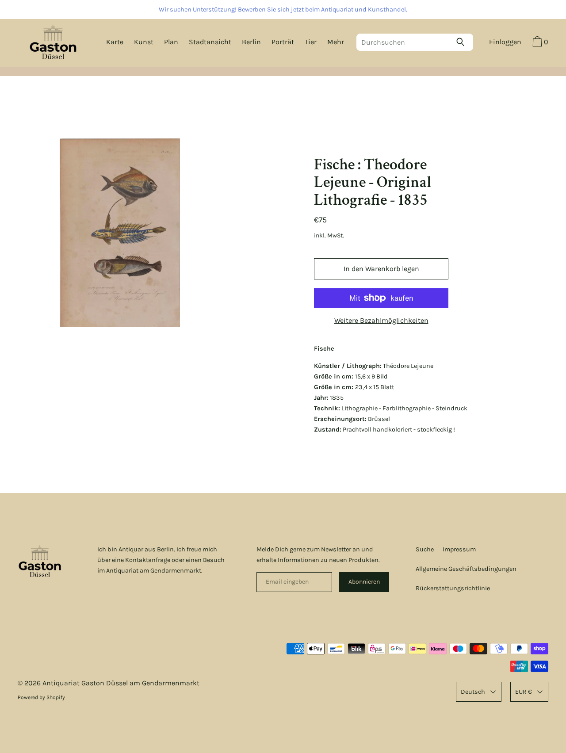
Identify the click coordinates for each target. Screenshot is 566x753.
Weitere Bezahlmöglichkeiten (381, 320)
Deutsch (473, 692)
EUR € (523, 692)
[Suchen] (462, 42)
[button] (539, 43)
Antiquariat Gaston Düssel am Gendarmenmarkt (120, 683)
